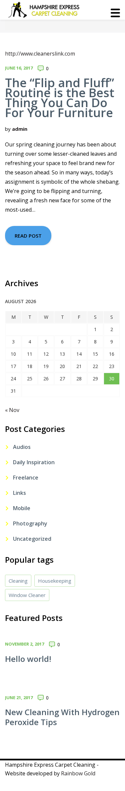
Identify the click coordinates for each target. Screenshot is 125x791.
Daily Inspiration (34, 462)
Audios (22, 447)
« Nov (12, 410)
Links (19, 492)
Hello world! (28, 658)
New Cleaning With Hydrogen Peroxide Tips (62, 716)
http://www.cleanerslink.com (40, 53)
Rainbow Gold (78, 773)
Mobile (21, 508)
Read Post (28, 235)
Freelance (25, 477)
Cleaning (18, 580)
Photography (30, 523)
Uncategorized (32, 538)
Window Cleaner (27, 595)
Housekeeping (54, 580)
